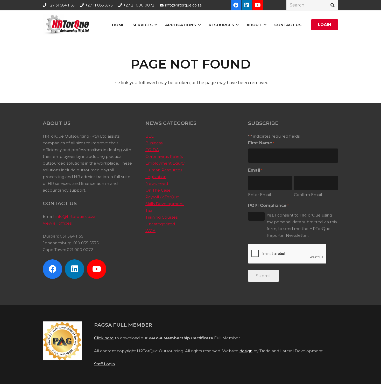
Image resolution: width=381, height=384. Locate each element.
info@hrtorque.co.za (75, 216)
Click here (104, 337)
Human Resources (163, 169)
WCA (150, 230)
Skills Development (164, 203)
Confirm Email (308, 194)
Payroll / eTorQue (162, 196)
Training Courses (161, 217)
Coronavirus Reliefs (164, 156)
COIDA (152, 149)
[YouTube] (257, 5)
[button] (155, 24)
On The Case (158, 190)
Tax (148, 210)
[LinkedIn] (247, 5)
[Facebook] (236, 5)
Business (154, 142)
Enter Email (259, 194)
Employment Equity (165, 163)
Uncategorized (160, 223)
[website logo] (68, 24)
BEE (149, 136)
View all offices (57, 223)
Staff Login (104, 363)
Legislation (155, 176)
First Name (261, 142)
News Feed (156, 183)
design (245, 350)
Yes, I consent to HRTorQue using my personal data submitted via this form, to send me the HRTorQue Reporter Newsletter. (302, 225)
